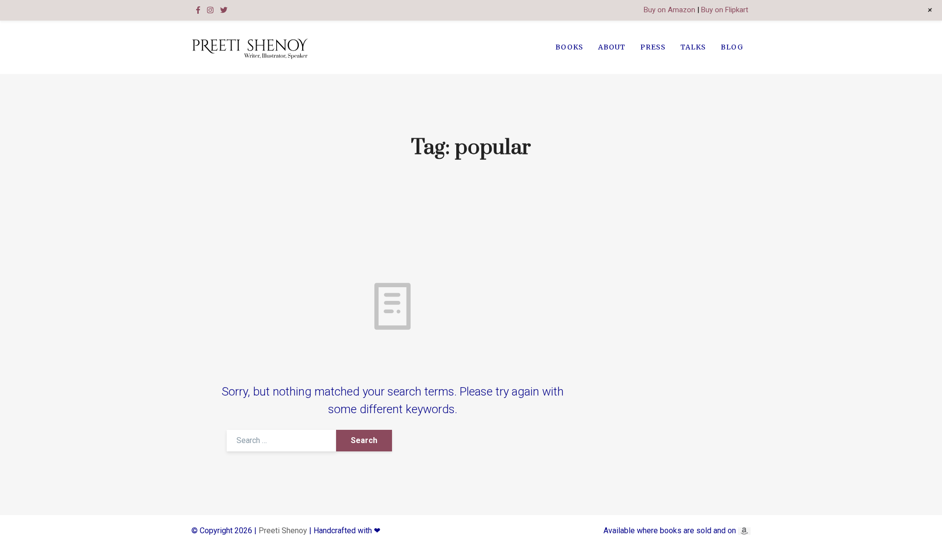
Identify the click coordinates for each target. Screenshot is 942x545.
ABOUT (612, 47)
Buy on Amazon (669, 9)
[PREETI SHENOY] (249, 47)
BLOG (732, 47)
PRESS (653, 47)
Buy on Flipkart (724, 9)
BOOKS (569, 47)
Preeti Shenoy (283, 530)
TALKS (693, 47)
